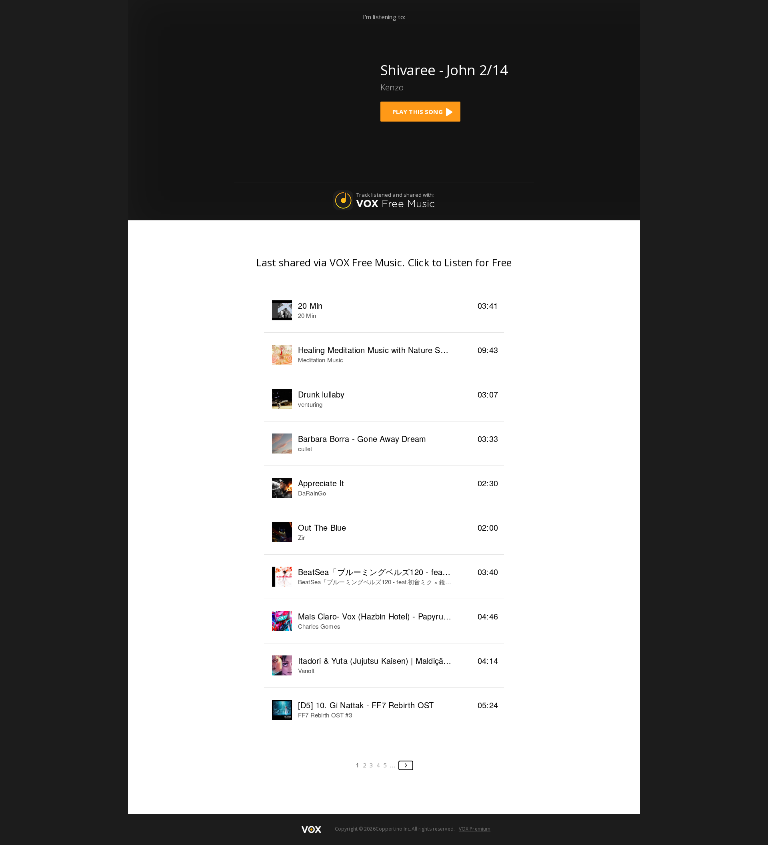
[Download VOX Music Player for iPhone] (310, 89)
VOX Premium (474, 828)
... (393, 765)
